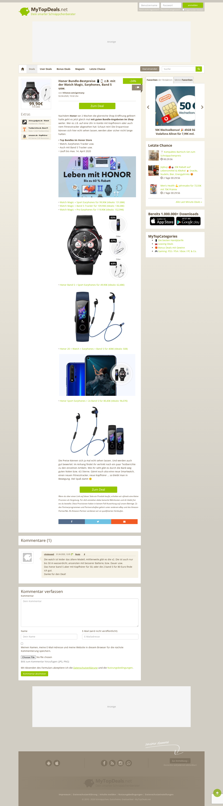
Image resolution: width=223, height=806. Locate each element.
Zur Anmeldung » (180, 760)
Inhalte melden (108, 794)
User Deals (46, 68)
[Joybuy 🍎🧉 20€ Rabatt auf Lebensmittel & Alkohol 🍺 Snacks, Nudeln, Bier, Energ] (153, 170)
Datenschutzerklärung (85, 667)
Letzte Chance (97, 68)
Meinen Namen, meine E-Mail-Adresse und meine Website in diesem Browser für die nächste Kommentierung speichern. (72, 649)
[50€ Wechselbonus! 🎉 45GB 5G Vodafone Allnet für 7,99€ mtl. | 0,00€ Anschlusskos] (175, 106)
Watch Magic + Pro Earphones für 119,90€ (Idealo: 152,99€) (92, 209)
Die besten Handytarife (170, 240)
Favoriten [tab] (159, 79)
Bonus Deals (63, 68)
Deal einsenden (149, 68)
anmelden (193, 5)
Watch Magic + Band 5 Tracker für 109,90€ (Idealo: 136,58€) (92, 205)
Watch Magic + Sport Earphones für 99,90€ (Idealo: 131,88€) (92, 202)
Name (24, 631)
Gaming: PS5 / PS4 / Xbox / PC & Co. (177, 251)
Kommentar (27, 595)
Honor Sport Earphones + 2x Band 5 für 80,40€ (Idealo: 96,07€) (93, 400)
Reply (77, 554)
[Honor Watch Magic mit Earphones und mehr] (36, 94)
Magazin (80, 68)
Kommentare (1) (36, 540)
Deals (32, 68)
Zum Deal (97, 106)
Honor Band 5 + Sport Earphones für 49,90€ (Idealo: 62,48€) (92, 284)
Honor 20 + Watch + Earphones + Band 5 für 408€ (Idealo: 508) (94, 348)
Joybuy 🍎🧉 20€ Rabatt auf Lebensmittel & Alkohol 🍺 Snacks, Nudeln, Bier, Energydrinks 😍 (179, 170)
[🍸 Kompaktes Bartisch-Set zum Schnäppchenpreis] (153, 155)
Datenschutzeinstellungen (159, 794)
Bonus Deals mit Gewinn (171, 247)
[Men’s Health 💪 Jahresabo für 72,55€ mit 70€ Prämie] (153, 189)
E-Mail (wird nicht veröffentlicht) (99, 631)
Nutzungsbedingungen (120, 667)
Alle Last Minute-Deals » (189, 201)
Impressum (65, 794)
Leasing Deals (165, 243)
